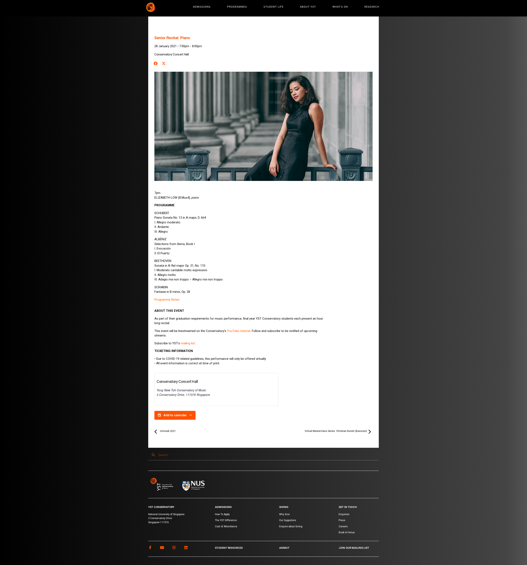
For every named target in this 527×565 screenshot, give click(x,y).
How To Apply (222, 514)
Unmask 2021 (167, 431)
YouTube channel (238, 331)
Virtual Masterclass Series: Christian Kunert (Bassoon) (336, 431)
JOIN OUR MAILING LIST (354, 547)
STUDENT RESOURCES (229, 547)
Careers (343, 526)
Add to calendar (175, 415)
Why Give (284, 514)
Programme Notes (167, 299)
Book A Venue (347, 532)
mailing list (188, 343)
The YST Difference (226, 520)
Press (342, 520)
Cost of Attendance (226, 526)
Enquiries (344, 514)
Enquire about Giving (290, 526)
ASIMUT (284, 547)
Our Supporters (287, 520)
